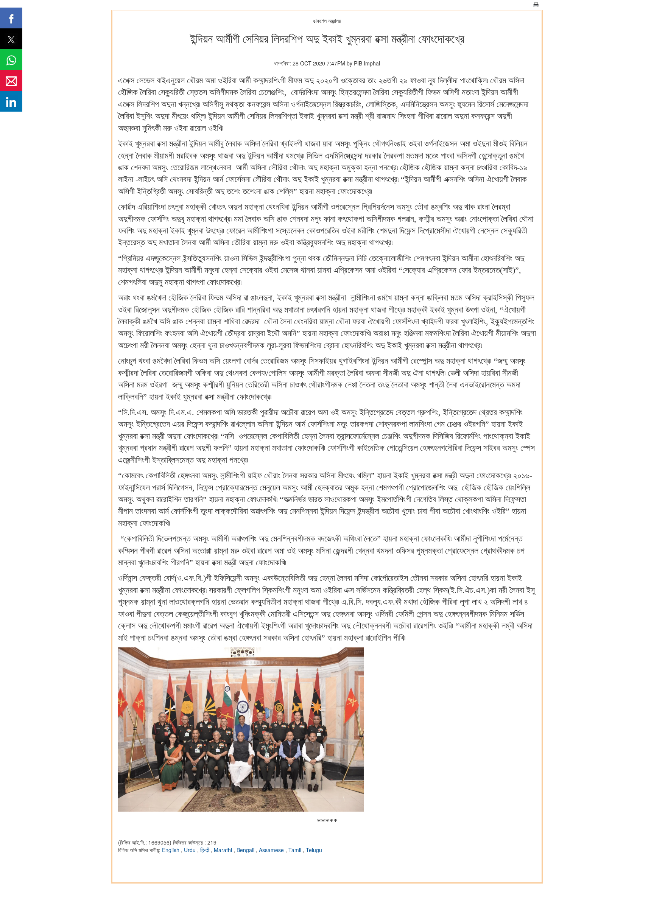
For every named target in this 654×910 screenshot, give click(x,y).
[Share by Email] (11, 80)
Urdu (190, 850)
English (171, 850)
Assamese (272, 850)
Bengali (246, 850)
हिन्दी (205, 850)
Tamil (295, 850)
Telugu (314, 850)
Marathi (224, 850)
